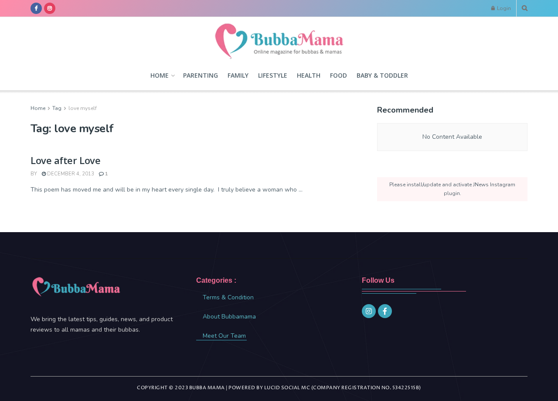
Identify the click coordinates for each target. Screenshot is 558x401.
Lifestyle (272, 75)
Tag (56, 108)
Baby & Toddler (382, 75)
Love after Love (65, 160)
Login (503, 8)
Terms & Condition (228, 297)
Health (308, 75)
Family (238, 75)
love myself (82, 108)
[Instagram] (369, 311)
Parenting (200, 75)
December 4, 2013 (70, 174)
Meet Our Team (224, 336)
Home (159, 75)
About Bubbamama (229, 316)
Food (338, 75)
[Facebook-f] (385, 311)
